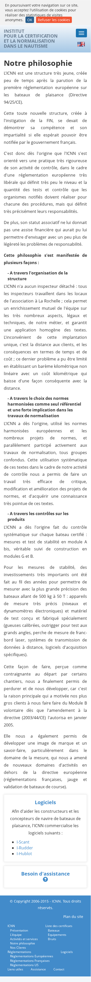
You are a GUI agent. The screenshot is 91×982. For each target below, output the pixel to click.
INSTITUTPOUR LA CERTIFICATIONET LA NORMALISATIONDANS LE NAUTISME (31, 39)
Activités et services (24, 939)
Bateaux (53, 930)
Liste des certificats (58, 926)
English (81, 44)
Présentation (19, 930)
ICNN (11, 926)
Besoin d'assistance (45, 873)
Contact (58, 969)
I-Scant (23, 842)
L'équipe (16, 935)
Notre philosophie (22, 943)
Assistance (38, 969)
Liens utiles (15, 969)
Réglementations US (24, 965)
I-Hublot (24, 853)
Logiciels (45, 802)
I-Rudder (25, 848)
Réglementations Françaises (30, 961)
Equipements (57, 935)
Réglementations (19, 952)
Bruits (52, 939)
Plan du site (73, 916)
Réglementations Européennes (31, 956)
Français (70, 44)
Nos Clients (18, 947)
